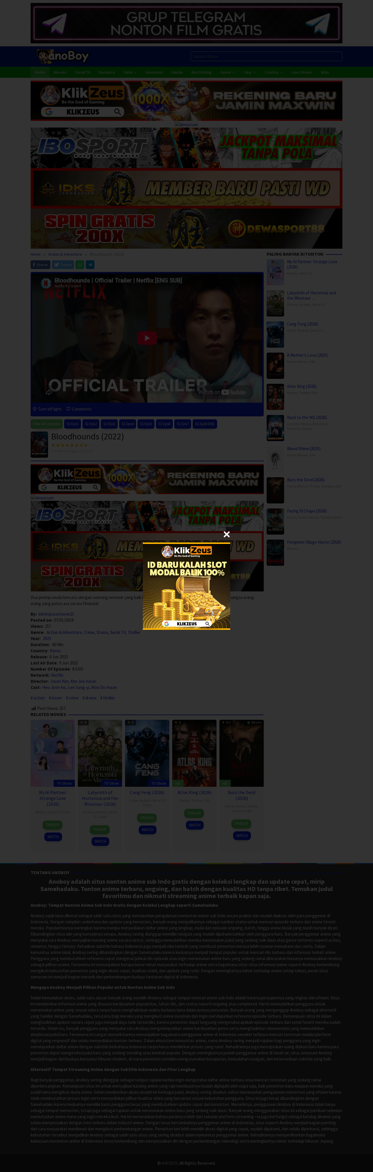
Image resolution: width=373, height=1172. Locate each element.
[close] (226, 534)
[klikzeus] (186, 585)
